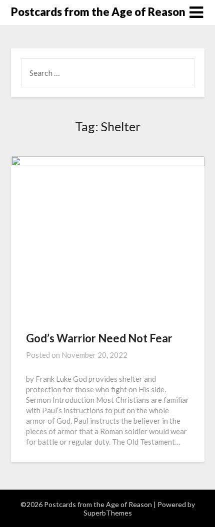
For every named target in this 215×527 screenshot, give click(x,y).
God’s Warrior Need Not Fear (99, 338)
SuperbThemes (108, 513)
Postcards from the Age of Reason (98, 11)
